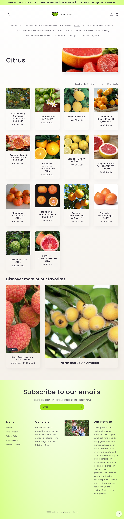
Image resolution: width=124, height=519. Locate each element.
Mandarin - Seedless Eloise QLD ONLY (47, 214)
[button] (8, 14)
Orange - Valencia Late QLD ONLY (76, 215)
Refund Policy (12, 436)
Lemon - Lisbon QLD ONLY (76, 160)
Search (9, 427)
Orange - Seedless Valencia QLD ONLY (47, 167)
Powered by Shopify (71, 512)
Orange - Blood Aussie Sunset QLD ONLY (18, 157)
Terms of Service (14, 444)
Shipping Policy (13, 440)
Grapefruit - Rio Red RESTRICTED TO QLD (106, 166)
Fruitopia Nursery (58, 512)
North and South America (80, 363)
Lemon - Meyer (76, 116)
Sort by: (78, 84)
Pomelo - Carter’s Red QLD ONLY (47, 258)
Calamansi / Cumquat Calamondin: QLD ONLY (18, 117)
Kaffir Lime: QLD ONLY (18, 260)
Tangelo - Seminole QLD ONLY (105, 215)
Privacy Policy (12, 432)
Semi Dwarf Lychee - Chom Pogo (23, 358)
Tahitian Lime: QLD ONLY (47, 118)
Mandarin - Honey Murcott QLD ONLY (105, 119)
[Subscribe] (81, 407)
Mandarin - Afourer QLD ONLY (18, 215)
